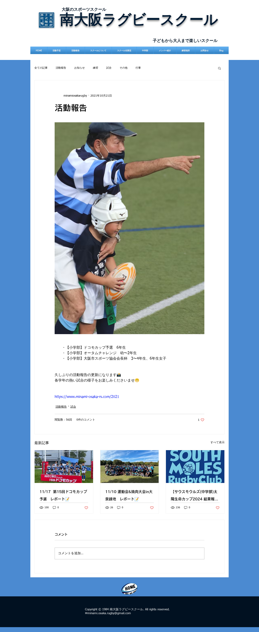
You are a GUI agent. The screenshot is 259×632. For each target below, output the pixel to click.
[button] (219, 68)
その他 (123, 68)
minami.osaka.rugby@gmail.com (109, 613)
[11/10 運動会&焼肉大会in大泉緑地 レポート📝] (129, 466)
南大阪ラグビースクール (139, 19)
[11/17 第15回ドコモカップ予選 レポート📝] (64, 466)
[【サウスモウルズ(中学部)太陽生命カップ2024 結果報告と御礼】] (195, 466)
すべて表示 (217, 442)
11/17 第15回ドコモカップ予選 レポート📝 (63, 495)
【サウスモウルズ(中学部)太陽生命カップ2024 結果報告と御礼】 (194, 496)
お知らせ (79, 68)
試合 (108, 68)
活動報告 (61, 68)
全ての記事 (41, 68)
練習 (95, 68)
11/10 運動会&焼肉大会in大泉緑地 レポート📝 (129, 495)
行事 (138, 68)
